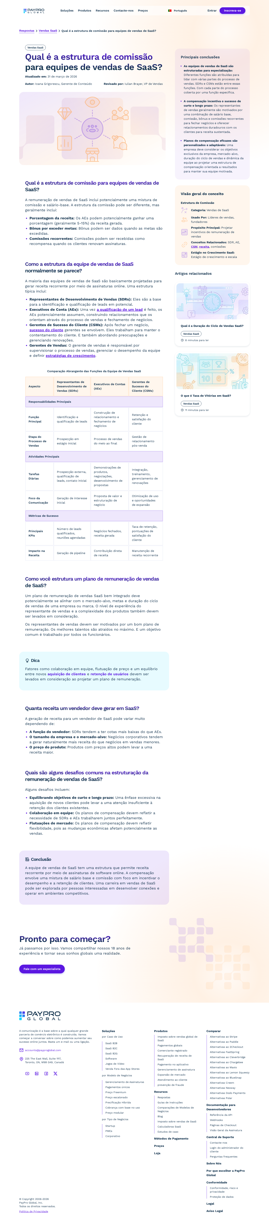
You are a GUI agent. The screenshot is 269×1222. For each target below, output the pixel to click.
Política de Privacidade (33, 1211)
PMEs (108, 1131)
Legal (210, 1203)
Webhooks (216, 1120)
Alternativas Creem (222, 1082)
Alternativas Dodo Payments (227, 1092)
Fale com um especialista (42, 969)
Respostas (26, 30)
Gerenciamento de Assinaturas (124, 1082)
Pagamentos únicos (117, 1087)
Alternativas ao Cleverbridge (227, 1057)
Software (111, 1058)
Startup (110, 1125)
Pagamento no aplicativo (173, 1064)
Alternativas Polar (221, 1098)
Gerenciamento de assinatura (176, 1069)
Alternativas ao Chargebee (226, 1062)
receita (204, 246)
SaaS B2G (111, 1053)
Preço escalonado (116, 1097)
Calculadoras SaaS (169, 1126)
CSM (194, 246)
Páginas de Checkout (223, 1125)
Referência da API (221, 1114)
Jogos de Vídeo (114, 1063)
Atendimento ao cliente (172, 1079)
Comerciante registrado (172, 1050)
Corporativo (112, 1136)
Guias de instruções (170, 1102)
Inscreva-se (232, 10)
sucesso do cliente (46, 330)
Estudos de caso (168, 1131)
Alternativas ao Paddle (224, 1041)
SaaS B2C (111, 1048)
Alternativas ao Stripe (223, 1036)
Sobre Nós (213, 1163)
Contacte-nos (124, 10)
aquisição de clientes (67, 674)
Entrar (212, 10)
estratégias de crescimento (70, 355)
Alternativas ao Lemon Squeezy (229, 1072)
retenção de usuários (109, 674)
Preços (143, 10)
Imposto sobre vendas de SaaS (177, 1121)
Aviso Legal (214, 1211)
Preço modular (114, 1112)
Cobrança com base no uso (122, 1107)
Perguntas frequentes (223, 1156)
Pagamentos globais (170, 1045)
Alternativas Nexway (222, 1087)
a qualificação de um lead (120, 309)
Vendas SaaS (48, 30)
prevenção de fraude (171, 1084)
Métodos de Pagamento (171, 1138)
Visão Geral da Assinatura (226, 1130)
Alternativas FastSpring (224, 1052)
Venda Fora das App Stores (122, 1068)
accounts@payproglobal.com (43, 1050)
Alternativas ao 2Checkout (226, 1046)
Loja (157, 1153)
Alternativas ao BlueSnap (226, 1077)
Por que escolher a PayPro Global (225, 1173)
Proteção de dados (221, 1196)
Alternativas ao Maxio (223, 1067)
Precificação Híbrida (118, 1102)
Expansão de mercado (171, 1074)
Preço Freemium (115, 1092)
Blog (160, 1116)
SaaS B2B (111, 1043)
